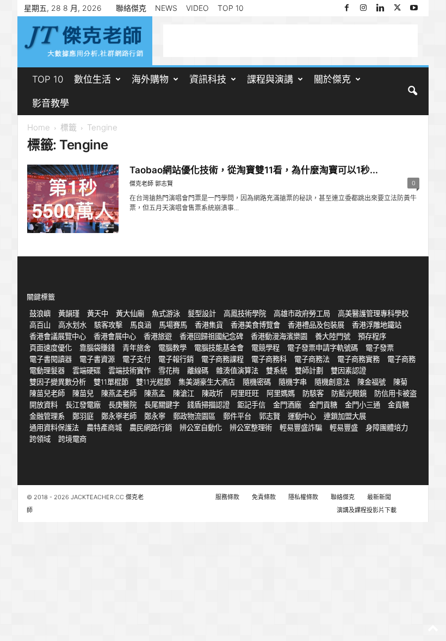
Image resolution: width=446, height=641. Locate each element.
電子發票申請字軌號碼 (322, 347)
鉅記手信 (251, 404)
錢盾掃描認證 (208, 404)
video (197, 7)
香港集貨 (209, 324)
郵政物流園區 (194, 416)
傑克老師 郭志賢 (151, 183)
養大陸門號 (332, 336)
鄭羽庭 (83, 416)
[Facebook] (346, 8)
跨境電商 (72, 439)
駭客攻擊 (108, 324)
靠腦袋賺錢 (97, 347)
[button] (412, 91)
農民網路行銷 (150, 427)
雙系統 (276, 370)
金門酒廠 (287, 404)
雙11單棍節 (111, 382)
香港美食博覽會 (255, 324)
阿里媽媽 (281, 393)
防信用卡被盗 (395, 393)
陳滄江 (183, 393)
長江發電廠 (83, 404)
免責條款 (264, 497)
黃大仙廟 (130, 313)
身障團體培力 (387, 427)
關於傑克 (332, 79)
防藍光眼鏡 (349, 393)
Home (38, 127)
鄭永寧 (154, 416)
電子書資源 (97, 359)
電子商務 (401, 359)
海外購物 (150, 79)
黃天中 (97, 313)
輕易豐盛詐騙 (301, 427)
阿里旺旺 (245, 393)
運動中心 (302, 416)
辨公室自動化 (200, 427)
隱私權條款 (303, 497)
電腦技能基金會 (219, 347)
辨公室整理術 (251, 427)
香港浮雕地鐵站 (376, 324)
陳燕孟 (154, 393)
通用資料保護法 (54, 427)
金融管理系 (47, 416)
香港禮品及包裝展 (316, 324)
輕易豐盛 (344, 427)
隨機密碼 (257, 382)
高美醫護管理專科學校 (373, 313)
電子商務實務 (358, 359)
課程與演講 (270, 79)
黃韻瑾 (68, 313)
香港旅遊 (158, 336)
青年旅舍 (136, 347)
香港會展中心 (115, 336)
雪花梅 (168, 370)
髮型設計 (202, 313)
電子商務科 (269, 359)
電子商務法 (312, 359)
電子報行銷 (176, 359)
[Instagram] (363, 8)
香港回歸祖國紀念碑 (211, 336)
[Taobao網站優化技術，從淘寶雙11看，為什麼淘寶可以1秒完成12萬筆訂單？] (73, 199)
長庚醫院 (122, 404)
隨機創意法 (332, 382)
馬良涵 (140, 324)
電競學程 (265, 347)
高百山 (40, 324)
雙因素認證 (348, 370)
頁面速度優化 (50, 347)
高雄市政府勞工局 (302, 313)
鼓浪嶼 (40, 313)
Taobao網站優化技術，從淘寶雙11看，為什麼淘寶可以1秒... (253, 170)
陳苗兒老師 (47, 393)
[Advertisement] (290, 40)
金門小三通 (362, 404)
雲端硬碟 (86, 370)
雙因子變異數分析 (57, 382)
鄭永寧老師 (119, 416)
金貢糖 (398, 404)
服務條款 (227, 497)
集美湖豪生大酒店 (206, 382)
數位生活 (92, 79)
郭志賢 (269, 416)
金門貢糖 (323, 404)
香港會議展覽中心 (57, 336)
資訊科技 (207, 79)
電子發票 (380, 347)
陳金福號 (371, 382)
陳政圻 (212, 393)
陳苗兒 (83, 393)
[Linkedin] (380, 8)
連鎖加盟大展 (345, 416)
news (166, 7)
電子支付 (136, 359)
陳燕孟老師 (119, 393)
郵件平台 (237, 416)
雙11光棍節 (153, 382)
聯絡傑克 (131, 7)
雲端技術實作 (129, 370)
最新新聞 (379, 497)
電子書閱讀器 (50, 359)
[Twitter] (397, 8)
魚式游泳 (166, 313)
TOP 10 (231, 7)
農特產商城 (104, 427)
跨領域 (40, 439)
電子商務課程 (222, 359)
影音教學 (50, 103)
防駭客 (313, 393)
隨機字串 (292, 382)
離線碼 (197, 370)
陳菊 (400, 382)
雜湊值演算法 (237, 370)
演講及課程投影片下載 (367, 510)
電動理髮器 (47, 370)
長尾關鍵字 (161, 404)
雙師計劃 (309, 370)
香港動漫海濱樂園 (279, 336)
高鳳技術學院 (245, 313)
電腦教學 (172, 347)
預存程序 (372, 336)
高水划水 (72, 324)
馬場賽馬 (173, 324)
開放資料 (43, 404)
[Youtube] (413, 8)
